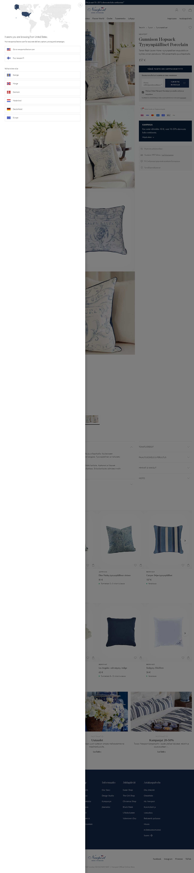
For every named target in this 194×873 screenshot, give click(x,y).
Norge (15, 83)
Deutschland (17, 109)
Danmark (16, 92)
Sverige (16, 75)
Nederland (17, 100)
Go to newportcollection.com (24, 49)
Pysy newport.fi (18, 58)
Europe (15, 117)
